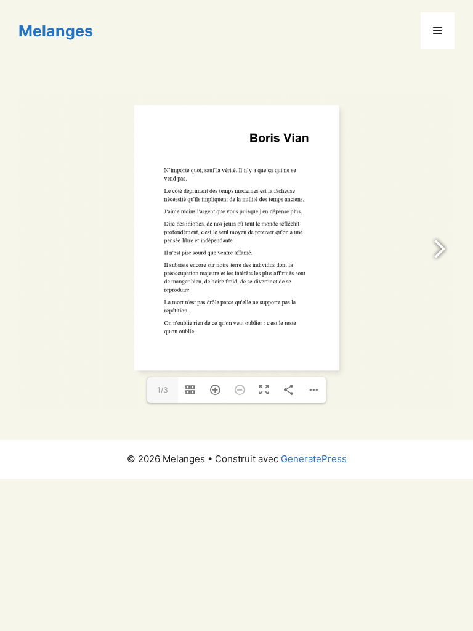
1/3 (162, 389)
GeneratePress (314, 459)
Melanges (55, 31)
